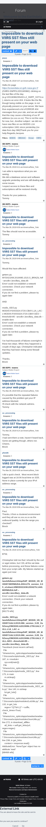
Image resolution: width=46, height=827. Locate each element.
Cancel (15, 826)
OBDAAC (22, 138)
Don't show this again (10, 31)
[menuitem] (19, 779)
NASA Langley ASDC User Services (27, 787)
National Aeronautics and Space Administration (23, 789)
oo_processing (8, 241)
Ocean (31, 138)
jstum (4, 58)
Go (23, 826)
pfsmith (5, 453)
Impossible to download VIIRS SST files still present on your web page (22, 40)
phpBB (16, 796)
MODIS (12, 138)
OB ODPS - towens (10, 144)
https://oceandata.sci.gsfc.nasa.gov (19, 88)
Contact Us (23, 794)
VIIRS (38, 138)
